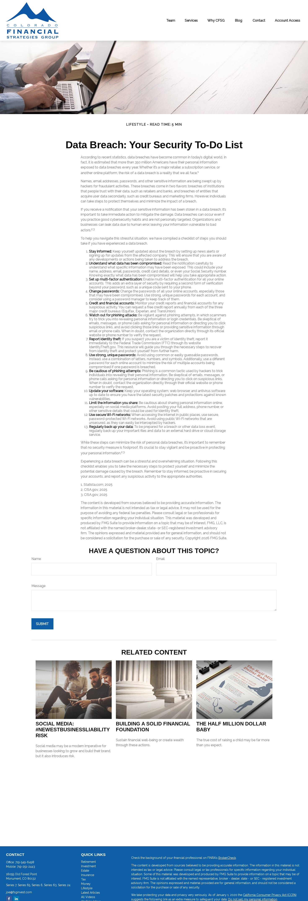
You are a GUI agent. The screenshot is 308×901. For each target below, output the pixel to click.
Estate (85, 870)
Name (36, 559)
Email (160, 559)
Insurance (87, 875)
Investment (88, 866)
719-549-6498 (24, 862)
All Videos (88, 897)
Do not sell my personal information (252, 899)
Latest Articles (90, 892)
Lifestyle (86, 888)
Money (86, 883)
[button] (171, 20)
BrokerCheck (227, 857)
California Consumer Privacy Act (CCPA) (269, 895)
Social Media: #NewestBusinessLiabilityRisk (73, 729)
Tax (83, 879)
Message (38, 586)
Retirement (88, 861)
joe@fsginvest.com (19, 892)
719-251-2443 (26, 866)
